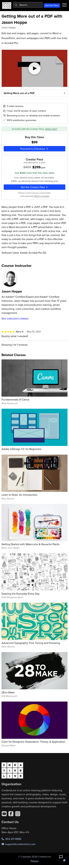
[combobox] (27, 5)
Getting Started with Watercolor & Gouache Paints (30, 544)
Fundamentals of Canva (15, 399)
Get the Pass (52, 5)
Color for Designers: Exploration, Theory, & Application (33, 741)
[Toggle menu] (64, 5)
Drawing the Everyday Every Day (21, 593)
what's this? (51, 129)
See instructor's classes (15, 318)
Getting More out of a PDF (19, 93)
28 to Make (8, 692)
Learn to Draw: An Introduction (19, 495)
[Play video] (34, 68)
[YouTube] (4, 813)
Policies (35, 861)
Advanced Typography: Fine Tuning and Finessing (31, 643)
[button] (61, 857)
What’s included (41, 195)
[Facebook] (11, 813)
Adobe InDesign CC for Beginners (21, 449)
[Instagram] (17, 813)
